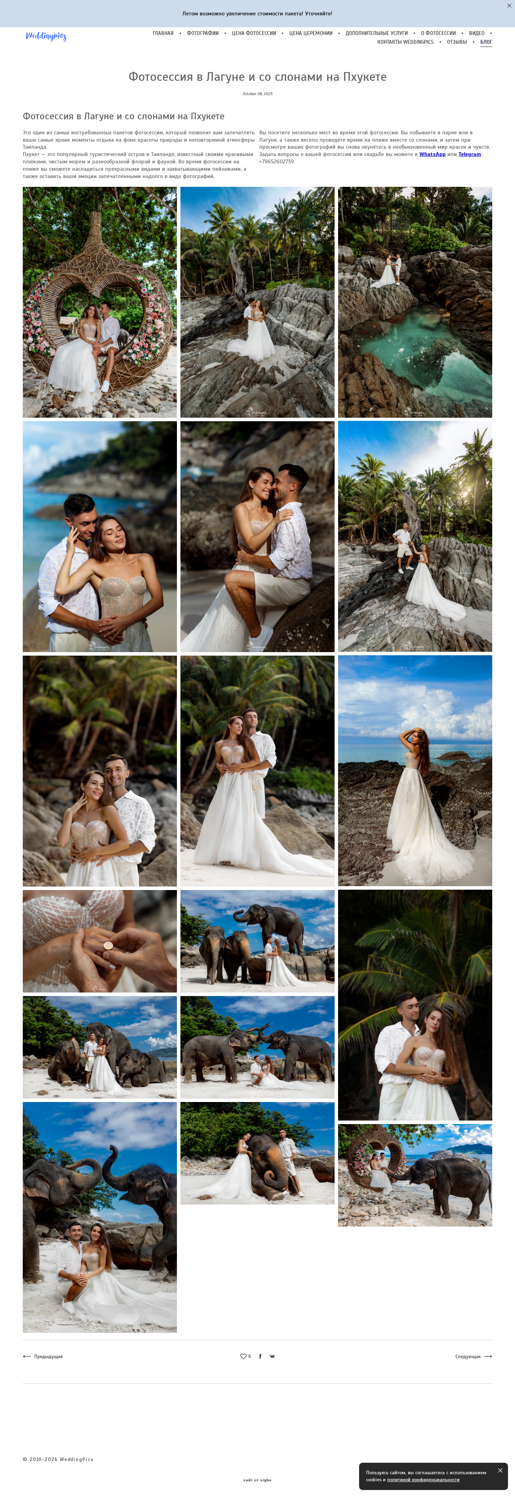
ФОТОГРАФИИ (203, 33)
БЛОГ (486, 42)
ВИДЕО (477, 33)
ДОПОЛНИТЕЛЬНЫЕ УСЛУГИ (377, 33)
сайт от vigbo (257, 1480)
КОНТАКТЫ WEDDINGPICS (405, 42)
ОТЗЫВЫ (457, 42)
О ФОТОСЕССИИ (438, 33)
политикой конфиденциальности (423, 1480)
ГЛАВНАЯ (163, 33)
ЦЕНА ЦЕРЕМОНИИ (310, 33)
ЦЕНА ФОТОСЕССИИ (254, 33)
